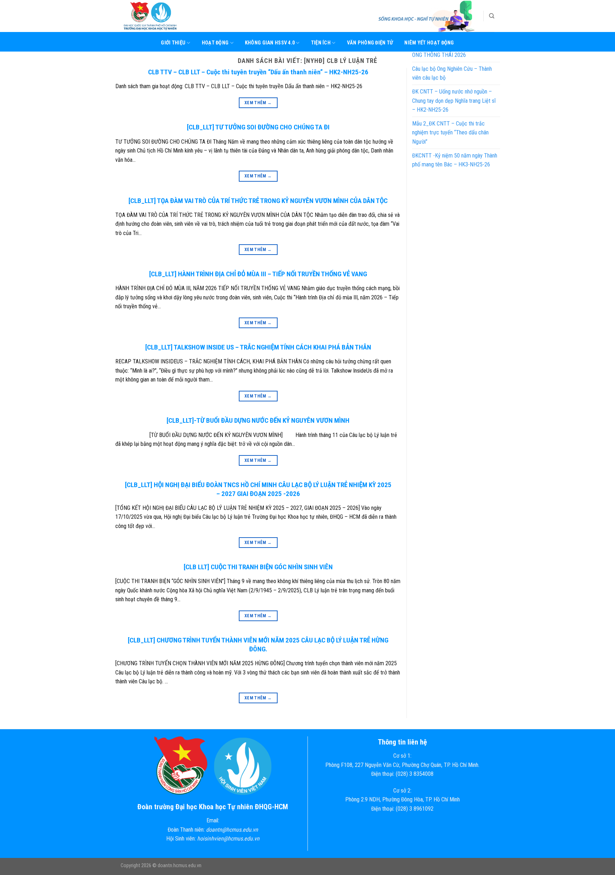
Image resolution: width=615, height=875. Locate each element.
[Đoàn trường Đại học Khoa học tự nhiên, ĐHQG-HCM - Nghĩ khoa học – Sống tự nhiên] (156, 16)
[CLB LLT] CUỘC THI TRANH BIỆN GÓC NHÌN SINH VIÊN (258, 567)
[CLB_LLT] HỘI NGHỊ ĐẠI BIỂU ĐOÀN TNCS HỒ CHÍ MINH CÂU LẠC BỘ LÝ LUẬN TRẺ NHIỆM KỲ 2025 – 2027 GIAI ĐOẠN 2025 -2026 (258, 489)
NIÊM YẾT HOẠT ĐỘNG (429, 43)
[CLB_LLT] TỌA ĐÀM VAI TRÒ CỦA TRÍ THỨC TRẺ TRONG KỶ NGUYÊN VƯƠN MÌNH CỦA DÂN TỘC (258, 201)
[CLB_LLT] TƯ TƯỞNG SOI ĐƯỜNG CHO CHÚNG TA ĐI (258, 127)
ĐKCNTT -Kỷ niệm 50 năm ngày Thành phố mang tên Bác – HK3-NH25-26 (454, 160)
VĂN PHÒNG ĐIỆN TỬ (370, 43)
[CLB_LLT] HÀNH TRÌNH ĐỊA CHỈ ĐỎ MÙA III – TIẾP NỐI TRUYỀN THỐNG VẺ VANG (258, 274)
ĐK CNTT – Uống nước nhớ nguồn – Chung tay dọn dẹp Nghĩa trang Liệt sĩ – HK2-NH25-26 (454, 100)
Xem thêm (258, 102)
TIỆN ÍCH (321, 43)
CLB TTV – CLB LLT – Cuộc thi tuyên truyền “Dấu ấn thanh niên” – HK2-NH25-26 (258, 72)
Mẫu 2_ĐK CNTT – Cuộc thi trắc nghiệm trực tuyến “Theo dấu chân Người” (450, 132)
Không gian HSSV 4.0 (270, 43)
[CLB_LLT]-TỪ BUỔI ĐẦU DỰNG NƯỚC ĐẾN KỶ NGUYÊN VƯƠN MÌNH (258, 420)
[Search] (491, 16)
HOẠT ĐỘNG (215, 43)
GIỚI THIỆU (173, 43)
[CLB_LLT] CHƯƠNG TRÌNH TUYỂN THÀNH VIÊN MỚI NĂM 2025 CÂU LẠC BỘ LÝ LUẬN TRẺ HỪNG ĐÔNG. (258, 644)
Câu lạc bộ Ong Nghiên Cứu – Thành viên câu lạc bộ (452, 73)
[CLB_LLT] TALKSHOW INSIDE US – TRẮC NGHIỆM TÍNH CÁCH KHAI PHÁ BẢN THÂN (258, 347)
